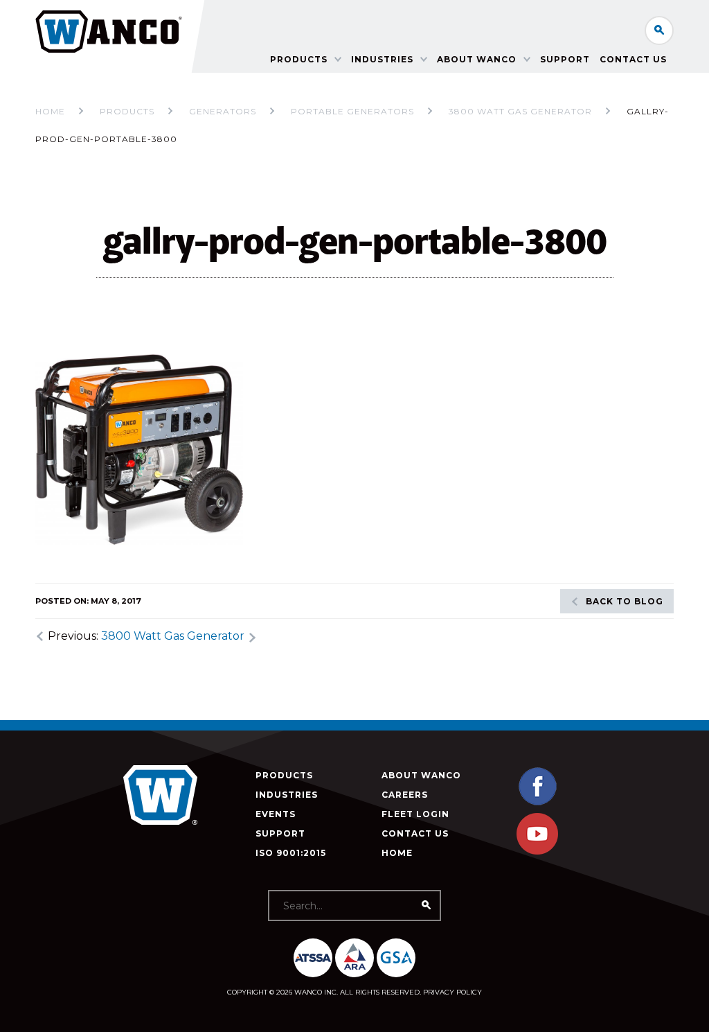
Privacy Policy (452, 992)
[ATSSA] (313, 957)
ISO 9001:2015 (290, 853)
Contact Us (633, 59)
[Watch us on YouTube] (537, 851)
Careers (405, 794)
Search (659, 30)
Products (298, 59)
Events (275, 814)
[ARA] (354, 957)
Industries (382, 59)
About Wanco (477, 59)
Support (565, 59)
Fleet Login (415, 814)
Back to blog (624, 601)
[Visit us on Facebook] (537, 803)
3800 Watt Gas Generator (172, 635)
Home (50, 111)
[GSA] (396, 957)
